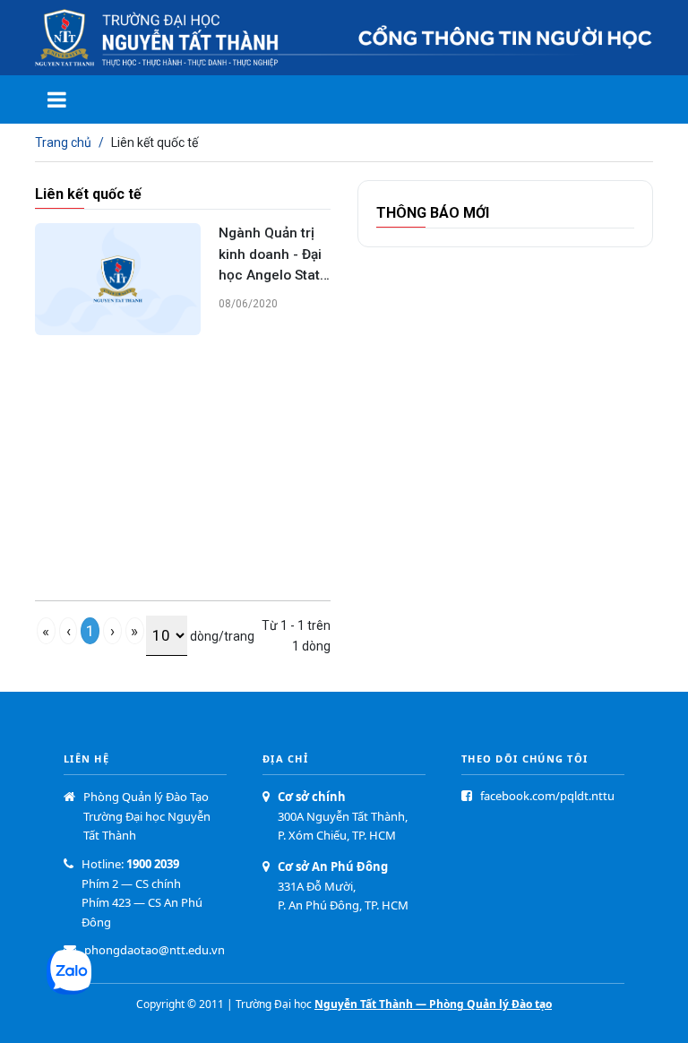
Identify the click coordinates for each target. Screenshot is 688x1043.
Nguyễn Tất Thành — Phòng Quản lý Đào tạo (433, 1004)
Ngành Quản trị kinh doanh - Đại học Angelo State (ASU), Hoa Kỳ (273, 255)
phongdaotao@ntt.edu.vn (154, 950)
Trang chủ (63, 142)
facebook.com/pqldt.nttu (547, 796)
